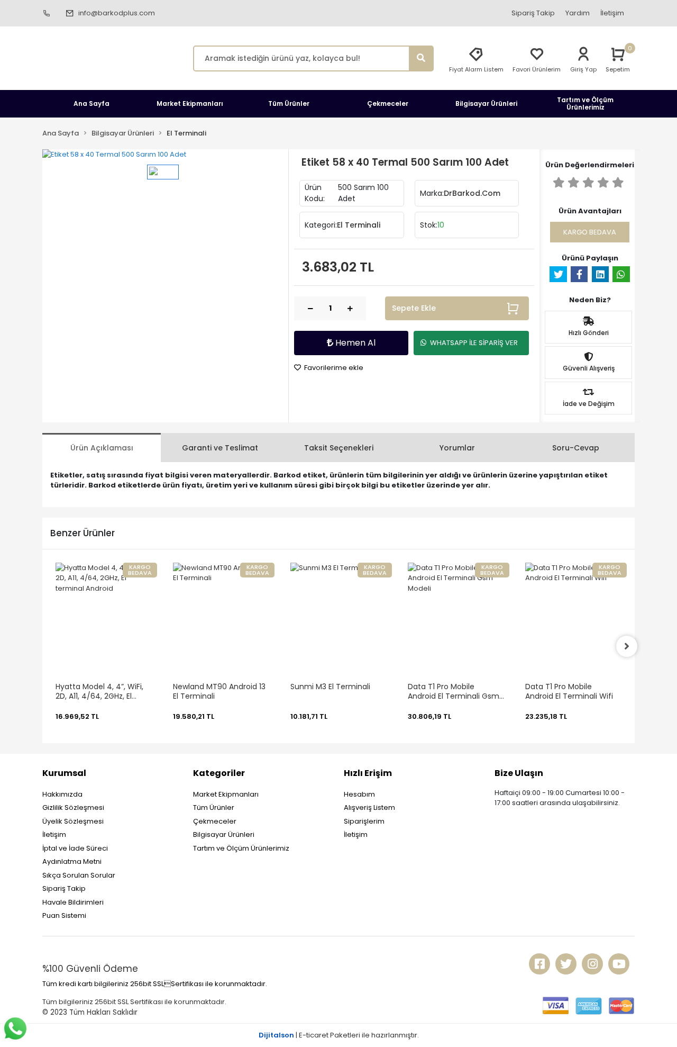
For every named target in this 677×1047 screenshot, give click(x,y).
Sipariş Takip (533, 13)
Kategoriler (219, 773)
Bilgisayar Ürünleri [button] (486, 103)
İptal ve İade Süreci (75, 848)
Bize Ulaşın (519, 773)
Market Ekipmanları (226, 794)
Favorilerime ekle (333, 368)
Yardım (577, 13)
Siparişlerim (364, 821)
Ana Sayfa (91, 103)
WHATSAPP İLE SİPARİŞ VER (474, 343)
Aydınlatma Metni (72, 861)
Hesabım (359, 794)
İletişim (612, 13)
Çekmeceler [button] (387, 103)
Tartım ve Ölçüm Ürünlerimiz (241, 848)
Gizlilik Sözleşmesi (73, 807)
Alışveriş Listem (369, 807)
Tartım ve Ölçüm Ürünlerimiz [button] (585, 103)
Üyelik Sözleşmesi (73, 821)
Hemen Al (354, 343)
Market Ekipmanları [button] (190, 103)
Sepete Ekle (414, 308)
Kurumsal (64, 773)
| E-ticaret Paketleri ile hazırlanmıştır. (339, 1035)
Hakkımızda (62, 794)
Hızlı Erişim (368, 773)
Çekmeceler (214, 821)
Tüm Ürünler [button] (288, 103)
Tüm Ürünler (213, 807)
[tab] (101, 447)
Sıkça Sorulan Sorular (78, 875)
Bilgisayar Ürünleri (223, 834)
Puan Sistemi (64, 915)
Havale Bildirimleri (73, 902)
